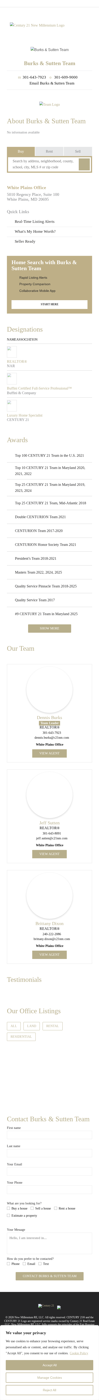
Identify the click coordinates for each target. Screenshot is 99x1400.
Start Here (49, 304)
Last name (13, 1146)
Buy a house (19, 1208)
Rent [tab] (49, 151)
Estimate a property (24, 1215)
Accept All (50, 1365)
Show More (49, 628)
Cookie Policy (79, 1353)
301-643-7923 (32, 77)
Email (31, 1264)
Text (46, 1264)
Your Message (16, 1229)
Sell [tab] (78, 151)
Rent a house (67, 1208)
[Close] (94, 1329)
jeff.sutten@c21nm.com (51, 838)
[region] (49, 1362)
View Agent (49, 753)
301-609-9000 (64, 77)
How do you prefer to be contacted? (30, 1259)
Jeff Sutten (49, 822)
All (14, 1026)
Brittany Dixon (49, 923)
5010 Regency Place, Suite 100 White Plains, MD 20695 (33, 197)
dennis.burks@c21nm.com (52, 737)
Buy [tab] (21, 151)
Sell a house (43, 1208)
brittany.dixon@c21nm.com (52, 939)
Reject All (49, 1390)
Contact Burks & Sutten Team (49, 1276)
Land (31, 1026)
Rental (52, 1026)
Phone (16, 1264)
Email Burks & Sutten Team (51, 83)
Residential (21, 1036)
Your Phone (14, 1182)
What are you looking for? (24, 1203)
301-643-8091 (52, 833)
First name (14, 1128)
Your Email (14, 1164)
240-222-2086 (52, 934)
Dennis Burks (49, 717)
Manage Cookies (49, 1377)
